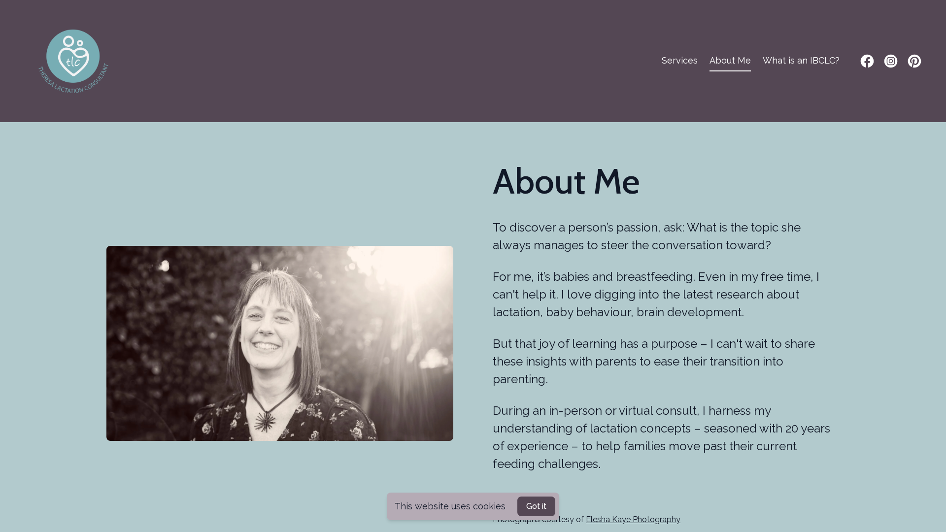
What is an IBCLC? (801, 60)
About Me (730, 60)
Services (680, 60)
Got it (536, 506)
